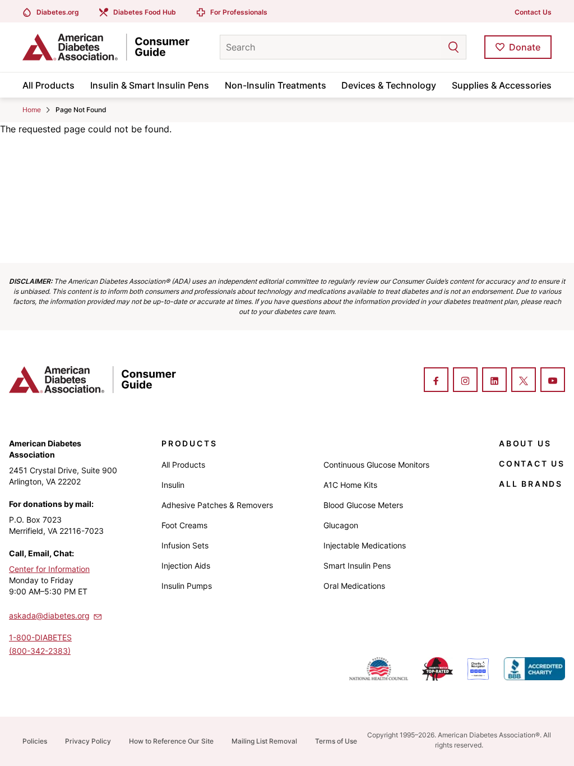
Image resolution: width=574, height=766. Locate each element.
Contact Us (533, 12)
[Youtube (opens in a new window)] (552, 380)
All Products (48, 85)
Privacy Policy (88, 741)
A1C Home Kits (350, 485)
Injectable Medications (364, 545)
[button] (431, 47)
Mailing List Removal (264, 741)
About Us (525, 443)
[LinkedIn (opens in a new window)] (494, 380)
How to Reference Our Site (171, 741)
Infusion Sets (185, 545)
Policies (34, 741)
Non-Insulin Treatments (275, 85)
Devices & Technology (388, 85)
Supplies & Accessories (502, 85)
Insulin (172, 485)
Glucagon (340, 525)
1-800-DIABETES (40, 637)
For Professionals (238, 12)
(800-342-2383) (40, 651)
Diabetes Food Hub (144, 12)
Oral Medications (354, 585)
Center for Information (49, 569)
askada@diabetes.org (49, 615)
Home (31, 109)
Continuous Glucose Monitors (376, 464)
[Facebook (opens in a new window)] (436, 380)
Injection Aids (185, 565)
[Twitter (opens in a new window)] (523, 380)
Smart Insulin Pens (357, 565)
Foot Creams (184, 525)
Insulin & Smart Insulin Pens (149, 85)
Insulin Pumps (186, 585)
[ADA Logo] (110, 47)
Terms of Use (336, 741)
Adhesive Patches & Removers (217, 505)
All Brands (531, 483)
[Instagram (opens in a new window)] (465, 380)
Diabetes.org (57, 12)
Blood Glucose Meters (363, 505)
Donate (524, 47)
